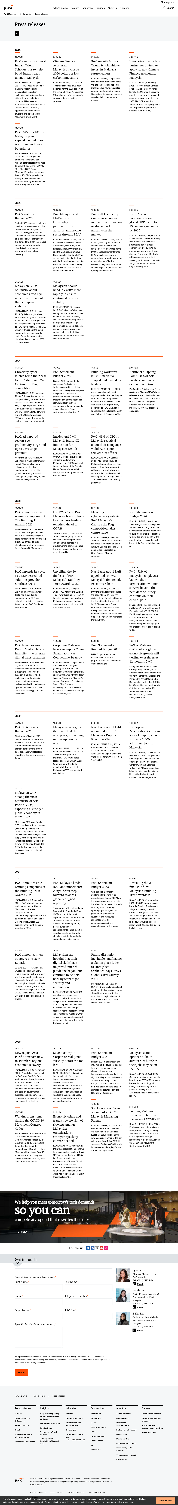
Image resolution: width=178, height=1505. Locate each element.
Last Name (72, 1282)
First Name (22, 1282)
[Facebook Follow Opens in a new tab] (92, 1248)
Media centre (25, 14)
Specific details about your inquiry (35, 1324)
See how (22, 1232)
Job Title (70, 1310)
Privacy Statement (78, 1357)
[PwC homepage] (8, 6)
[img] (17, 33)
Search (170, 7)
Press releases (41, 14)
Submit (21, 1372)
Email (19, 1296)
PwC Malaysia (10, 14)
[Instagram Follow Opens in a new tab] (106, 1248)
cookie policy (116, 1502)
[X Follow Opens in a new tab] (97, 1248)
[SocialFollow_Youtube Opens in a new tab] (101, 1248)
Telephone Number (76, 1296)
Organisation (23, 1310)
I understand (165, 1500)
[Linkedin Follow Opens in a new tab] (88, 1248)
